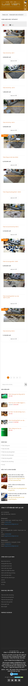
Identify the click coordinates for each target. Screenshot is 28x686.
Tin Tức (3, 584)
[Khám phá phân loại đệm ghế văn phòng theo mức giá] (4, 497)
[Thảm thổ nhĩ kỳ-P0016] (14, 315)
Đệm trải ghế (4, 606)
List (12, 25)
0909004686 (8, 534)
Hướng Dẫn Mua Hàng (6, 563)
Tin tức (3, 464)
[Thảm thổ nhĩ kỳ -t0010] (14, 106)
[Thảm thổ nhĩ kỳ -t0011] (14, 37)
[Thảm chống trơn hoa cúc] (4, 432)
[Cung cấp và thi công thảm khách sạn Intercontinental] (4, 478)
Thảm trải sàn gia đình (7, 458)
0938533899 (8, 522)
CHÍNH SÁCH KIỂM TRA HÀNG (7, 570)
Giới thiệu (3, 582)
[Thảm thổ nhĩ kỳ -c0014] (14, 72)
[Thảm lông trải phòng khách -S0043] (14, 176)
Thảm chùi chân (5, 448)
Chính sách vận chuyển (6, 568)
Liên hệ (3, 580)
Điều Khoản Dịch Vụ (5, 561)
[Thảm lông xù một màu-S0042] (14, 141)
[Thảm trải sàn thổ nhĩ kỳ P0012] (14, 211)
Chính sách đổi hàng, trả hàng (8, 573)
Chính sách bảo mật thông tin (8, 577)
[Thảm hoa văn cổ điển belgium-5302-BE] (4, 405)
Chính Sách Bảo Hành (6, 575)
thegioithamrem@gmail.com (11, 524)
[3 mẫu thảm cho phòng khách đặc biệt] (4, 486)
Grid (6, 25)
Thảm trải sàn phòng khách (8, 452)
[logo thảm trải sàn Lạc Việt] (11, 4)
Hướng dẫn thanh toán (6, 566)
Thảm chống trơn (6, 445)
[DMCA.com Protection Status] (19, 677)
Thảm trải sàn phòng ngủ (8, 455)
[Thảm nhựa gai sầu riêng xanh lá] (4, 396)
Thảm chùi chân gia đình (6, 602)
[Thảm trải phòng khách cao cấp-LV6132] (4, 422)
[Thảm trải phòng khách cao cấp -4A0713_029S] (14, 280)
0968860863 (8, 544)
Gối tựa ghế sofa (5, 604)
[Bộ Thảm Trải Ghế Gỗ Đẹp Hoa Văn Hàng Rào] (4, 413)
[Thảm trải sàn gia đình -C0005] (14, 245)
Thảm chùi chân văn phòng (7, 595)
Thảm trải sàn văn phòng (7, 461)
